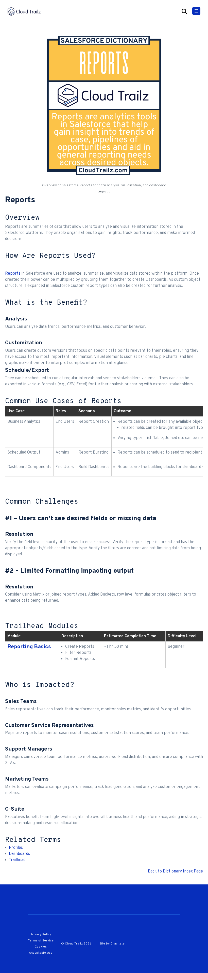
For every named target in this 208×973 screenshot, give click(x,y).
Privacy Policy (40, 935)
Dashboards (19, 853)
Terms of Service (41, 941)
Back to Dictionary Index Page (175, 871)
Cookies (41, 947)
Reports (12, 273)
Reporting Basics (29, 646)
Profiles (16, 847)
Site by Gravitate (112, 944)
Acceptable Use (41, 953)
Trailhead (17, 860)
